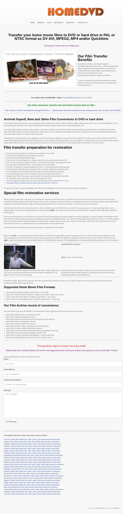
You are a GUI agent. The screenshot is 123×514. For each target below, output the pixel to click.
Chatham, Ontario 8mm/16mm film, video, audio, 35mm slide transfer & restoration (32, 492)
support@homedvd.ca (71, 98)
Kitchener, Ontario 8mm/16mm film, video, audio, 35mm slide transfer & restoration (32, 462)
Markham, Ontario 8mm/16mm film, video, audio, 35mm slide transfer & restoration (32, 458)
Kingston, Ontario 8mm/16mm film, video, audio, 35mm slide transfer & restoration (32, 480)
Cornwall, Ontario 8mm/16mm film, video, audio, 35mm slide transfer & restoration (32, 494)
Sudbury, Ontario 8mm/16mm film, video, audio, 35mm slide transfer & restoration (32, 471)
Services (41, 22)
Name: (6, 359)
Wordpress (116, 508)
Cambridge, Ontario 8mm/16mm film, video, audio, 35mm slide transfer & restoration (33, 478)
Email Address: (9, 369)
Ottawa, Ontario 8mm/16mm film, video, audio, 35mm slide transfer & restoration (31, 442)
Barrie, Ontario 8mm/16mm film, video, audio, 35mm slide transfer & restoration (31, 474)
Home (32, 22)
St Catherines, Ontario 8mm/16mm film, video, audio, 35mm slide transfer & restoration (33, 476)
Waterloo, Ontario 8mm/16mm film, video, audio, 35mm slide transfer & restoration (32, 446)
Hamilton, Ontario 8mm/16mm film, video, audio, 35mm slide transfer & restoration (32, 444)
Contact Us (83, 22)
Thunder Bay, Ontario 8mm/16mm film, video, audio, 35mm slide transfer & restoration (33, 489)
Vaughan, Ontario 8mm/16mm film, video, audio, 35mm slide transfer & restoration (32, 460)
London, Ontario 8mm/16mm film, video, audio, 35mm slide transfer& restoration (31, 449)
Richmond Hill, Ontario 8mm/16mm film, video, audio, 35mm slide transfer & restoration (34, 464)
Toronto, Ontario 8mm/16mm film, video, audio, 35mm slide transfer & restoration (32, 439)
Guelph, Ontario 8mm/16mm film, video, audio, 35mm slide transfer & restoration (31, 485)
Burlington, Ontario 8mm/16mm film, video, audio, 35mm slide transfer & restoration (33, 469)
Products (70, 22)
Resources (59, 22)
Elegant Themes (100, 508)
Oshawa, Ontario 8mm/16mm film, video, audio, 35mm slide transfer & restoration (32, 453)
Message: (7, 390)
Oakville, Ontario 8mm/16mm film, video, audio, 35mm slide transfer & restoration (32, 467)
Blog (49, 22)
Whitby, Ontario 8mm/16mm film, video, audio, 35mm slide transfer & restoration (31, 483)
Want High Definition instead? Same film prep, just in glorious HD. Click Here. (32, 183)
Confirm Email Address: (13, 380)
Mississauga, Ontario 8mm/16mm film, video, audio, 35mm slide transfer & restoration (33, 455)
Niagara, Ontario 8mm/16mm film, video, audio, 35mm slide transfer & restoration (32, 451)
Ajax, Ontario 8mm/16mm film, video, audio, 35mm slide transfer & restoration (30, 487)
